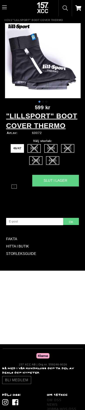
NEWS (52, 404)
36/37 (34, 148)
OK (71, 222)
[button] (39, 102)
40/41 (68, 148)
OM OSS (54, 400)
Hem (7, 20)
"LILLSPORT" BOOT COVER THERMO (38, 20)
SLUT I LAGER (55, 180)
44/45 (53, 160)
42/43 (36, 160)
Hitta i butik (55, 192)
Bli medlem (16, 380)
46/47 (17, 148)
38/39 (51, 148)
